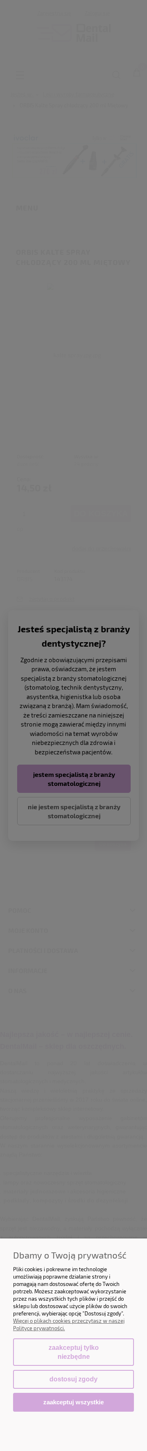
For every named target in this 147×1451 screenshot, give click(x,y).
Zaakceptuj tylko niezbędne (74, 1352)
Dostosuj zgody (73, 1379)
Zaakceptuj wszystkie (73, 1402)
